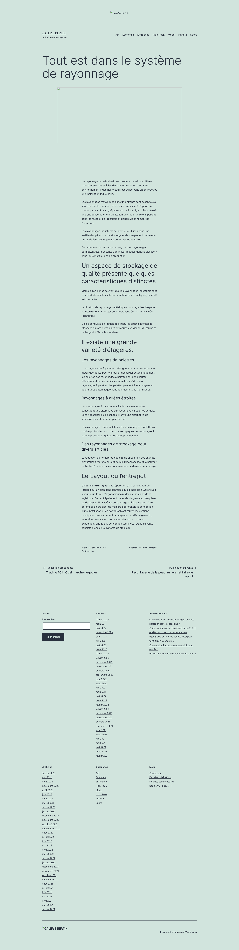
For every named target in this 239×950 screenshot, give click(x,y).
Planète (182, 34)
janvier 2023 (102, 658)
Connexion (155, 773)
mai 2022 (101, 692)
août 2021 (101, 730)
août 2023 (101, 636)
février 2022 (102, 704)
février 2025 (102, 619)
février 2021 (102, 755)
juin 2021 (100, 738)
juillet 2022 (101, 683)
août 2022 (101, 679)
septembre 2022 (104, 675)
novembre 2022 (104, 666)
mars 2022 (101, 700)
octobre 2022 (103, 670)
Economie (128, 34)
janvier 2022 (102, 709)
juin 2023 (101, 641)
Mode (171, 34)
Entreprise (143, 34)
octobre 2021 (103, 721)
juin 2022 (101, 687)
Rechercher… (49, 619)
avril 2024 (101, 628)
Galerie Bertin (54, 33)
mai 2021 (100, 743)
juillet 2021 (101, 734)
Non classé (101, 794)
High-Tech (158, 34)
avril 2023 (101, 645)
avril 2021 (101, 747)
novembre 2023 (104, 632)
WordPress (191, 932)
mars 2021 (101, 751)
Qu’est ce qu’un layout (95, 485)
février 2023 (102, 653)
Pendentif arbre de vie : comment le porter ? (172, 653)
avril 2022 (101, 696)
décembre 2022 (104, 662)
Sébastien (89, 551)
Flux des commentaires (161, 781)
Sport (193, 34)
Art (117, 34)
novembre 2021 (104, 717)
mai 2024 (101, 624)
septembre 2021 (104, 726)
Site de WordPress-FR (160, 786)
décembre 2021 (104, 713)
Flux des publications (160, 777)
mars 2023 (101, 649)
